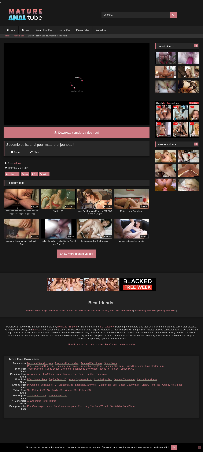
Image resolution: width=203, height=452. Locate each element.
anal (26, 174)
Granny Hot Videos (172, 385)
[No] (199, 447)
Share (36, 152)
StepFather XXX (83, 390)
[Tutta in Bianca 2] (188, 185)
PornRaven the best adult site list (85, 344)
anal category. (106, 326)
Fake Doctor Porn (154, 366)
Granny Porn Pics (44, 30)
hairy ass (37, 329)
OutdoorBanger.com (67, 366)
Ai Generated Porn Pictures (41, 401)
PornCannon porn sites (39, 406)
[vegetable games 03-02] (165, 86)
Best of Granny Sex (129, 385)
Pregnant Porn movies (66, 363)
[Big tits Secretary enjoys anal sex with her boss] (188, 156)
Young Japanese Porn (80, 379)
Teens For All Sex (109, 368)
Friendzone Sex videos (85, 368)
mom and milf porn (67, 326)
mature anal (19, 36)
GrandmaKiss (66, 385)
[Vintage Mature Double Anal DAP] (165, 170)
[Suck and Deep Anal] (165, 58)
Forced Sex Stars (57, 310)
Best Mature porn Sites (89, 310)
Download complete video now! (78, 132)
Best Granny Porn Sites (145, 310)
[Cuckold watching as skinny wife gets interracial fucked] (188, 72)
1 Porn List (72, 310)
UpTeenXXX (127, 368)
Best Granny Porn (124, 310)
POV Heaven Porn (37, 379)
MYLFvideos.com (58, 395)
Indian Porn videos (147, 379)
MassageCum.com (44, 366)
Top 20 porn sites (52, 374)
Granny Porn (108, 310)
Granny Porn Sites (167, 310)
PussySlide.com (134, 366)
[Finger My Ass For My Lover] (188, 86)
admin (17, 163)
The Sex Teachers (36, 395)
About (17, 152)
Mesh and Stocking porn (40, 363)
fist (35, 174)
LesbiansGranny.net (85, 385)
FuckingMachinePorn (91, 366)
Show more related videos (76, 253)
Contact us (101, 30)
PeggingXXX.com (114, 366)
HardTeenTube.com (96, 374)
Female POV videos (91, 363)
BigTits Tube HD (57, 379)
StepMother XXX (36, 390)
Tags (27, 30)
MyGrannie (33, 385)
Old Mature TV (48, 385)
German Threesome (124, 379)
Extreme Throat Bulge (36, 310)
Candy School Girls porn (58, 368)
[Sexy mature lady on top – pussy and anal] (165, 72)
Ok (174, 447)
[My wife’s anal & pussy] (188, 58)
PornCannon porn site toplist (120, 344)
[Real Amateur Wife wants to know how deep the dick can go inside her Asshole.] (165, 185)
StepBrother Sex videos (59, 390)
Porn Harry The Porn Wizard (93, 406)
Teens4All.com (35, 368)
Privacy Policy (82, 30)
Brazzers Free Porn (73, 374)
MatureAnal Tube (108, 385)
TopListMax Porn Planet (122, 406)
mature (46, 174)
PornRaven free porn (65, 406)
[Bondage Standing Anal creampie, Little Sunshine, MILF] (188, 170)
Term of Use (64, 30)
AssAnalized (34, 374)
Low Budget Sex (103, 379)
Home (12, 30)
